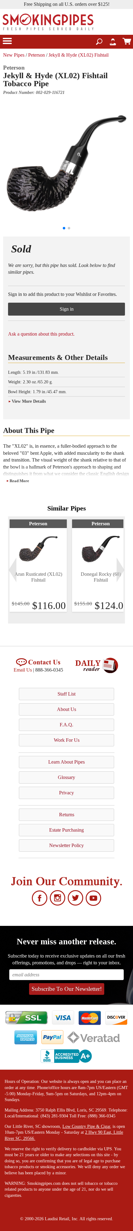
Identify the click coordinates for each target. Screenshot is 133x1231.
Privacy (66, 792)
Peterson (36, 55)
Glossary (66, 777)
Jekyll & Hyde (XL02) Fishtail (79, 55)
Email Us (23, 669)
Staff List (66, 693)
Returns (66, 814)
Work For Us (66, 740)
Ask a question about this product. (41, 334)
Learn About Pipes (66, 762)
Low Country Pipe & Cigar (86, 1126)
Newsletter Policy (66, 845)
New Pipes (13, 55)
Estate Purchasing (66, 830)
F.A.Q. (66, 724)
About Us (66, 709)
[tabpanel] (38, 565)
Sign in (67, 309)
